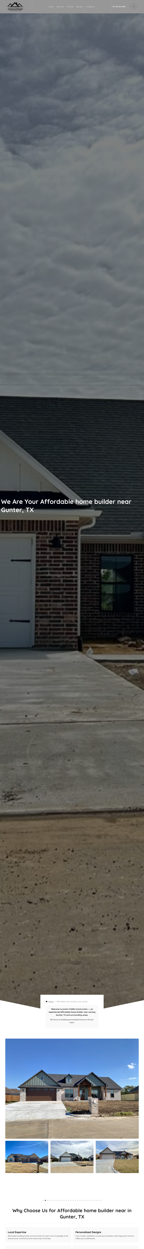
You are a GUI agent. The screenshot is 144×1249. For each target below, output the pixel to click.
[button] (133, 6)
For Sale (70, 7)
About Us (60, 7)
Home (51, 7)
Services (79, 7)
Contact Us (90, 7)
